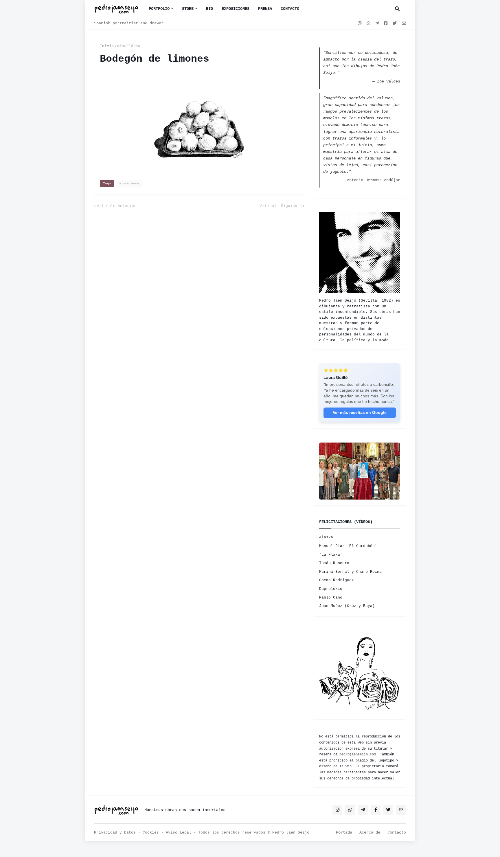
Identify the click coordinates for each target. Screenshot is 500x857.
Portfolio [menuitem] (159, 8)
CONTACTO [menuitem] (290, 8)
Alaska (326, 537)
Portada (344, 832)
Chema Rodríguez (336, 580)
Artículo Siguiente (281, 206)
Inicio (107, 46)
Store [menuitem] (188, 8)
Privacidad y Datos (115, 832)
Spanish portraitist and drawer (128, 23)
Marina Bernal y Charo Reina (350, 572)
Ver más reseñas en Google (360, 412)
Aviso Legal (178, 832)
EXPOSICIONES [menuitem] (235, 8)
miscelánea (128, 46)
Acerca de (369, 832)
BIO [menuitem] (209, 8)
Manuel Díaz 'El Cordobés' (348, 546)
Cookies (151, 832)
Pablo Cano (330, 597)
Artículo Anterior (116, 206)
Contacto (396, 832)
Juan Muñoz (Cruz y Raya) (347, 606)
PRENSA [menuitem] (265, 8)
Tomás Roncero (334, 563)
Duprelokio (330, 589)
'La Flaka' (330, 555)
